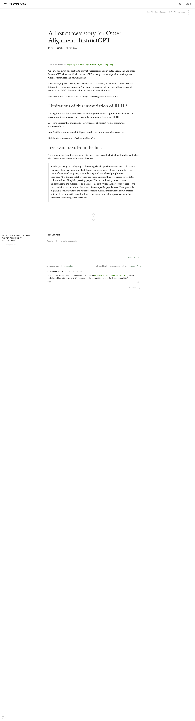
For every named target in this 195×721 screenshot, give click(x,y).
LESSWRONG (18, 4)
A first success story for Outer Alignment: (84, 36)
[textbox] (93, 244)
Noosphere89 (57, 48)
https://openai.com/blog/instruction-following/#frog (90, 65)
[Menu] (5, 4)
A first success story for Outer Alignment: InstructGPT (16, 238)
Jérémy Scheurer (56, 272)
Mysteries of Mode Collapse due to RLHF (110, 276)
